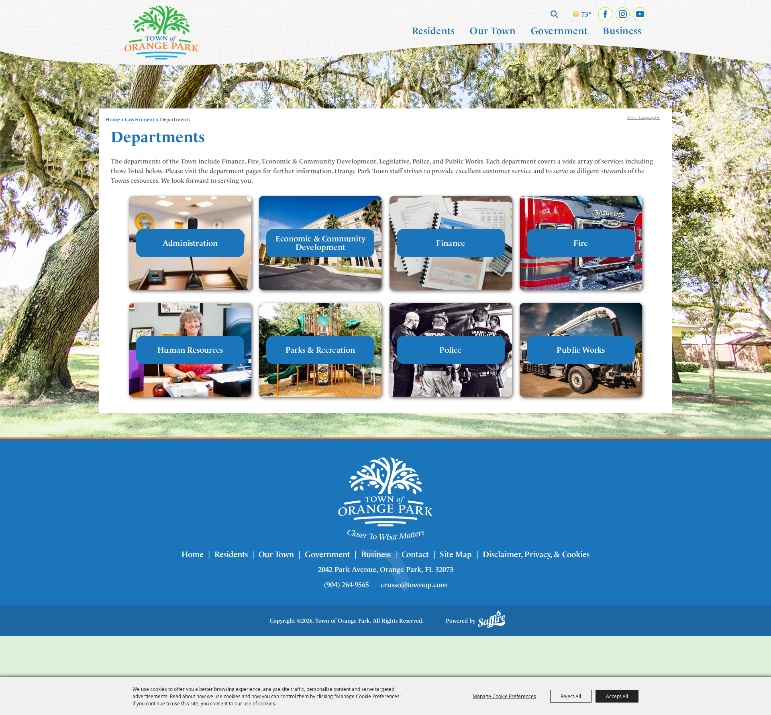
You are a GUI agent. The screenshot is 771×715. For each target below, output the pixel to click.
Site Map (456, 554)
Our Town (493, 31)
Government (559, 31)
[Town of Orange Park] (161, 32)
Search (554, 14)
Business (622, 31)
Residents (433, 31)
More (190, 243)
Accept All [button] (617, 696)
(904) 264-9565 (346, 584)
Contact (415, 554)
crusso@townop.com (414, 584)
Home (112, 119)
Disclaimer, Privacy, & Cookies (536, 554)
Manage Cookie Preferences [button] (504, 696)
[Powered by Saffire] (491, 619)
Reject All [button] (571, 696)
